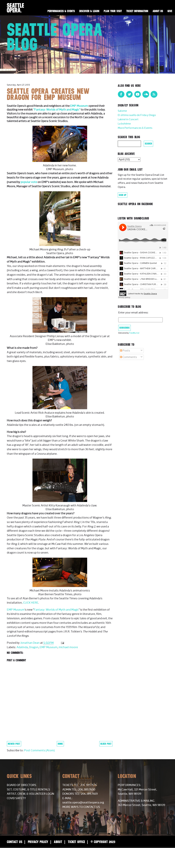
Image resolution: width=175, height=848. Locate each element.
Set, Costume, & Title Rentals (28, 789)
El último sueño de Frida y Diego (137, 115)
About (58, 842)
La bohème (124, 124)
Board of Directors (21, 785)
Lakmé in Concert (128, 119)
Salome (122, 111)
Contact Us (14, 842)
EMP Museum (79, 106)
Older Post (106, 743)
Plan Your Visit (113, 11)
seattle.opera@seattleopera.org (83, 802)
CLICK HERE (30, 603)
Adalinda (22, 647)
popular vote (29, 182)
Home (60, 743)
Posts (126, 351)
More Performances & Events (135, 128)
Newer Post (14, 743)
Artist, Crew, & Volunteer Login (30, 794)
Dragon (33, 647)
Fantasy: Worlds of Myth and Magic (56, 610)
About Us (158, 11)
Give (169, 11)
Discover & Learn (89, 11)
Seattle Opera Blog (55, 37)
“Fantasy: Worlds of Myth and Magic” (56, 110)
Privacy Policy (38, 842)
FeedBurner (134, 333)
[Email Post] (62, 643)
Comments (129, 357)
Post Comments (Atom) (39, 750)
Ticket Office (76, 842)
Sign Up (122, 195)
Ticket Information (137, 11)
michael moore (68, 647)
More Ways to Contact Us (81, 807)
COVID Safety (16, 798)
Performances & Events (61, 11)
